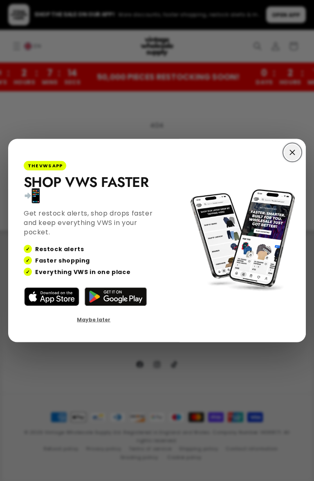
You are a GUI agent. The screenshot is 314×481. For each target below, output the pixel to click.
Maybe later (93, 319)
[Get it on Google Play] (116, 297)
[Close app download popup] (292, 152)
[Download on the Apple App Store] (52, 297)
